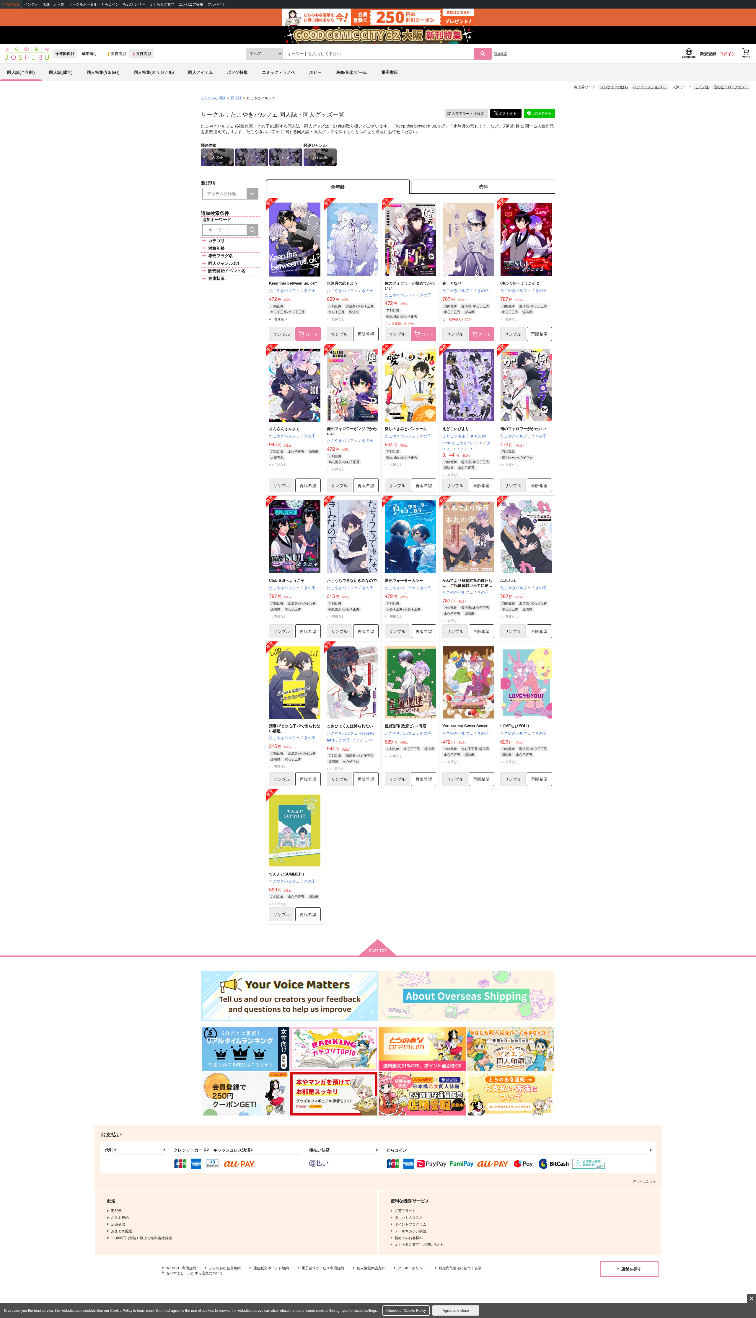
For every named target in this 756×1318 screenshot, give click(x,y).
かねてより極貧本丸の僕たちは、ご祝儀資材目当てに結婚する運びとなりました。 (467, 585)
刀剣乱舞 (511, 126)
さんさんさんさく (284, 428)
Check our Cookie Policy (406, 1310)
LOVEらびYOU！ (515, 726)
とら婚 (59, 4)
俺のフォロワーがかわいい (523, 428)
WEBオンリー (134, 4)
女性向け (143, 53)
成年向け (89, 53)
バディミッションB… (650, 86)
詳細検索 (500, 53)
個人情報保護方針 (371, 1267)
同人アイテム (200, 72)
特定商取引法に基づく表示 (460, 1267)
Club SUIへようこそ (286, 580)
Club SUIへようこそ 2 (519, 283)
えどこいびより (455, 428)
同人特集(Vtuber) (103, 72)
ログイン (727, 53)
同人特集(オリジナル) (154, 72)
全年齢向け (65, 53)
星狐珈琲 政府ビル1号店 (405, 726)
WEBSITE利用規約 (181, 1267)
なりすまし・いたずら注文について (194, 1272)
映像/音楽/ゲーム (351, 72)
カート (311, 334)
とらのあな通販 (213, 97)
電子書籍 (389, 72)
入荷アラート (468, 113)
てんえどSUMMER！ (287, 874)
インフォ (31, 4)
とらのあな (11, 4)
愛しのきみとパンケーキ (406, 428)
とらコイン (110, 4)
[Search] (252, 230)
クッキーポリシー (412, 1267)
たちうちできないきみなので (352, 580)
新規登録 (708, 53)
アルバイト (216, 4)
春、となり (452, 283)
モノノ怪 (702, 86)
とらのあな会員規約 (225, 1267)
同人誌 (236, 97)
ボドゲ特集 (237, 72)
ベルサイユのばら (614, 86)
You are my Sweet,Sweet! (465, 726)
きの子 (263, 126)
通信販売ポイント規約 (271, 1267)
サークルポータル (83, 4)
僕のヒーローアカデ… (731, 86)
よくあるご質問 (161, 4)
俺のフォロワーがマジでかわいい (352, 431)
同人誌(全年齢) (21, 72)
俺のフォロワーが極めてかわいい (410, 285)
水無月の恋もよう (469, 126)
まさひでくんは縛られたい (350, 726)
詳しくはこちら (644, 1181)
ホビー (315, 72)
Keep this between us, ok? (420, 126)
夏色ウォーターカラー (404, 580)
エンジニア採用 (190, 4)
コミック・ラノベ (278, 72)
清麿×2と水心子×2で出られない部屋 (294, 728)
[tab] (483, 186)
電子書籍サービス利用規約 (323, 1267)
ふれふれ (508, 580)
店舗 (46, 4)
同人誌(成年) (61, 72)
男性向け (118, 53)
